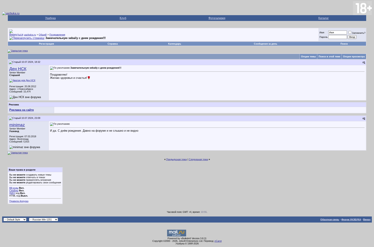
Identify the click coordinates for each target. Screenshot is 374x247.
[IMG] (12, 193)
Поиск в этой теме (329, 56)
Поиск (344, 43)
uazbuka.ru (30, 34)
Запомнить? (358, 33)
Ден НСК (17, 68)
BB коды (13, 188)
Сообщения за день (265, 43)
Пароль (323, 37)
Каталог (323, 18)
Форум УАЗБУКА (351, 219)
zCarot (218, 241)
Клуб (123, 18)
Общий (43, 34)
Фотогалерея (216, 18)
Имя (321, 32)
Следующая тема (198, 159)
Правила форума (18, 201)
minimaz (17, 125)
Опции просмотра (354, 56)
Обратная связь (329, 219)
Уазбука (50, 18)
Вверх (367, 219)
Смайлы (13, 190)
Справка (113, 43)
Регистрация (46, 43)
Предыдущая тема (176, 159)
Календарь (174, 43)
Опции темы (308, 56)
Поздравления (57, 34)
